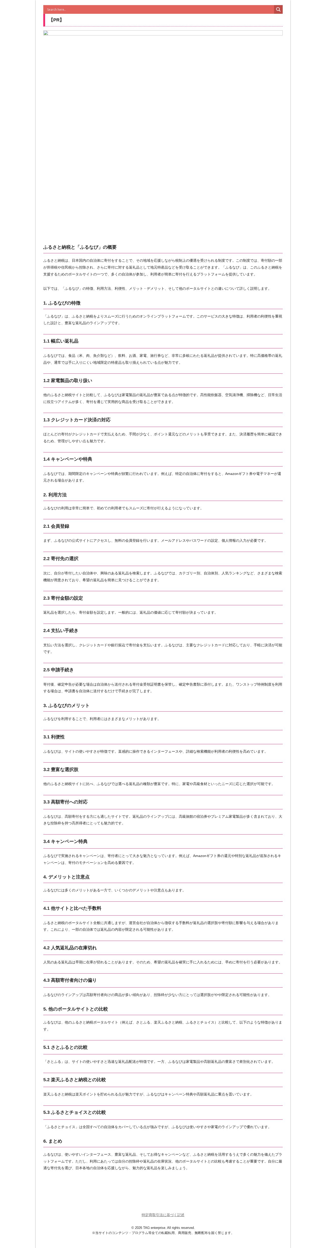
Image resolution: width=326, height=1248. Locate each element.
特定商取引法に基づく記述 (163, 1215)
